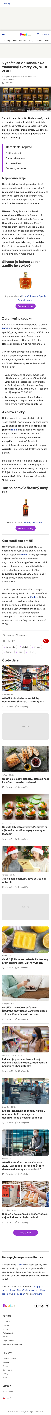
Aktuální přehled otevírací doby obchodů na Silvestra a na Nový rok (25, 684)
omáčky (33, 1290)
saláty (22, 1294)
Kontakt (6, 1325)
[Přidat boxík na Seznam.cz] (46, 641)
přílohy (15, 1294)
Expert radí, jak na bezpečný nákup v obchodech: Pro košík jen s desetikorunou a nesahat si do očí (25, 1099)
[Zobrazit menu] (3, 34)
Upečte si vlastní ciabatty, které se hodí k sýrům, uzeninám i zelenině (25, 765)
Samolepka (7, 1370)
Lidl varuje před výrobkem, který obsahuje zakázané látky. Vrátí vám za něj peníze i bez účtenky (25, 1047)
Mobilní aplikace (9, 1358)
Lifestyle (5, 77)
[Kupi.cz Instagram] (41, 1306)
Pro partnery (8, 1392)
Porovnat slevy (25, 306)
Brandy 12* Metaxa (34, 522)
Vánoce (5, 823)
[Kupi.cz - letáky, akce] (25, 35)
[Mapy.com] (47, 1306)
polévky (41, 1290)
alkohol (24, 554)
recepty (36, 1286)
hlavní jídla (15, 1290)
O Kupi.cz (6, 1322)
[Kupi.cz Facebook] (36, 1306)
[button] (25, 1233)
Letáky (5, 1374)
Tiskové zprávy (8, 1333)
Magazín (6, 1362)
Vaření (4, 775)
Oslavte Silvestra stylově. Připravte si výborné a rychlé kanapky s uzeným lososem (25, 815)
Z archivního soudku (15, 158)
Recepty (6, 3)
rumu (14, 429)
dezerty (5, 1290)
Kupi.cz (34, 597)
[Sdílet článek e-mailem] (14, 641)
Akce (5, 1377)
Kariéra (5, 1337)
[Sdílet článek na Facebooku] (4, 641)
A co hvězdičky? (13, 163)
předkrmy (6, 1294)
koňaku (6, 328)
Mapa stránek (8, 1341)
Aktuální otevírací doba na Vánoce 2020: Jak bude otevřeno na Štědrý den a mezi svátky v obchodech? (25, 1151)
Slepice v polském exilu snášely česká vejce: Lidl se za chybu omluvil (25, 1200)
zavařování (36, 1294)
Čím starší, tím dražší (16, 168)
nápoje (25, 1290)
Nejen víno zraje (13, 153)
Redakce (6, 1329)
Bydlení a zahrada (9, 1055)
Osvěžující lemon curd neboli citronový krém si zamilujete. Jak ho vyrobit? (25, 945)
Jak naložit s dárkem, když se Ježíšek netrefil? (25, 865)
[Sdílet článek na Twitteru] (9, 641)
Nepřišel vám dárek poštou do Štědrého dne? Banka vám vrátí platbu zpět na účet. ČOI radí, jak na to (25, 996)
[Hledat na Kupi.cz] (38, 34)
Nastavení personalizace (12, 1344)
